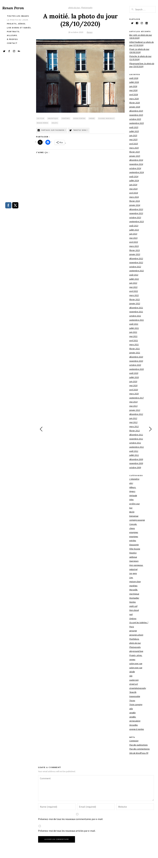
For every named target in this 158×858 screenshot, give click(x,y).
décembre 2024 (136, 160)
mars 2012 (134, 426)
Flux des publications (138, 744)
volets (55, 123)
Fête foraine (134, 548)
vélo (131, 708)
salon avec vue (135, 663)
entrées (132, 540)
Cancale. (133, 524)
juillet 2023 (134, 229)
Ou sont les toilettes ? (138, 622)
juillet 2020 (134, 377)
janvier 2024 (134, 205)
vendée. (132, 716)
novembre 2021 (136, 311)
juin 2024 (133, 184)
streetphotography (137, 688)
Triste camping (135, 704)
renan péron (42, 123)
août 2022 (133, 274)
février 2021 (134, 348)
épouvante (134, 544)
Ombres (132, 618)
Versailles (133, 725)
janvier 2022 (134, 303)
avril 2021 (133, 340)
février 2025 (134, 151)
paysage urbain (136, 634)
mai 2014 (133, 401)
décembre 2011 (136, 434)
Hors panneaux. (136, 565)
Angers (132, 491)
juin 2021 (133, 332)
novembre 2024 (136, 164)
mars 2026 (134, 98)
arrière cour (134, 503)
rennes (132, 659)
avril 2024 (133, 192)
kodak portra (79, 118)
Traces (132, 700)
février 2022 (134, 299)
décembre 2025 (136, 110)
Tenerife (132, 692)
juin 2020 (133, 381)
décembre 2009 (136, 459)
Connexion (133, 740)
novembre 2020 (136, 361)
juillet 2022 (134, 279)
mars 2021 (134, 344)
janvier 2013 (134, 410)
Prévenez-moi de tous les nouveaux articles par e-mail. (67, 830)
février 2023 (134, 250)
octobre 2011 (135, 442)
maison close (135, 581)
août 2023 (133, 225)
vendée (132, 712)
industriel (133, 569)
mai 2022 (133, 287)
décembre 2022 (136, 258)
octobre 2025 (135, 119)
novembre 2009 (136, 463)
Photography (86, 7)
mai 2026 (133, 90)
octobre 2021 (135, 315)
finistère (133, 552)
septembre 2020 (136, 369)
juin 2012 (133, 418)
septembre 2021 (136, 320)
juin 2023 (133, 233)
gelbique (133, 557)
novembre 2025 (136, 115)
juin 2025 (133, 135)
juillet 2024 (134, 180)
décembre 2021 (136, 307)
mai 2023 (133, 238)
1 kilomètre (134, 479)
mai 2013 (133, 406)
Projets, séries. (135, 655)
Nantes (132, 602)
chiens (132, 528)
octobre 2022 (135, 266)
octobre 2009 (135, 467)
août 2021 (133, 324)
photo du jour (74, 7)
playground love (136, 651)
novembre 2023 (136, 213)
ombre (92, 118)
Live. (131, 577)
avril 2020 (133, 389)
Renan (89, 32)
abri (131, 483)
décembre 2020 (136, 356)
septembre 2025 (136, 123)
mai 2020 (133, 385)
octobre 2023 (135, 217)
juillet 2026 (134, 82)
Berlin (131, 511)
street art (133, 684)
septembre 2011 (136, 447)
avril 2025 (133, 143)
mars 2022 (134, 295)
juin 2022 (133, 283)
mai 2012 (133, 422)
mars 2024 (134, 197)
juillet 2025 (134, 131)
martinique (134, 593)
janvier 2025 (134, 156)
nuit (131, 614)
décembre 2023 (136, 209)
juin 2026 (133, 86)
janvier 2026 (134, 106)
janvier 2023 (134, 254)
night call (133, 606)
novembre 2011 (136, 438)
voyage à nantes (136, 729)
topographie (134, 696)
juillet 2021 (134, 328)
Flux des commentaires (139, 748)
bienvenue (133, 516)
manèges (133, 585)
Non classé (134, 610)
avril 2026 (133, 94)
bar (131, 507)
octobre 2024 (135, 168)
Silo (130, 675)
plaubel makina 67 (106, 118)
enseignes (133, 532)
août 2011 (133, 451)
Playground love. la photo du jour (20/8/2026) (141, 65)
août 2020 (133, 373)
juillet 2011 (134, 455)
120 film (40, 118)
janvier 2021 (134, 352)
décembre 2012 (136, 414)
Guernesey (134, 561)
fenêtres (66, 118)
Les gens (133, 573)
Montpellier (134, 598)
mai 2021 (133, 336)
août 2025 (133, 127)
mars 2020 (134, 393)
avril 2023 (133, 242)
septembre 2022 (136, 270)
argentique (53, 118)
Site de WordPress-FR (138, 753)
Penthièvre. (134, 639)
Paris (131, 626)
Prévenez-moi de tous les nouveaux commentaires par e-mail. (70, 819)
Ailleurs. (132, 487)
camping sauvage (137, 520)
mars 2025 (134, 147)
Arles (131, 499)
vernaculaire (134, 720)
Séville (132, 671)
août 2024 (133, 176)
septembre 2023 (136, 221)
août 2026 (133, 78)
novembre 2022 (136, 262)
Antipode (133, 495)
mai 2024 (133, 188)
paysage (133, 630)
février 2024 (134, 201)
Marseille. (133, 589)
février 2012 (134, 430)
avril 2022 (133, 291)
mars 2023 (134, 246)
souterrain (134, 680)
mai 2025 (133, 139)
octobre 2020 (135, 365)
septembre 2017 (136, 397)
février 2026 (134, 102)
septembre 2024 (136, 172)
